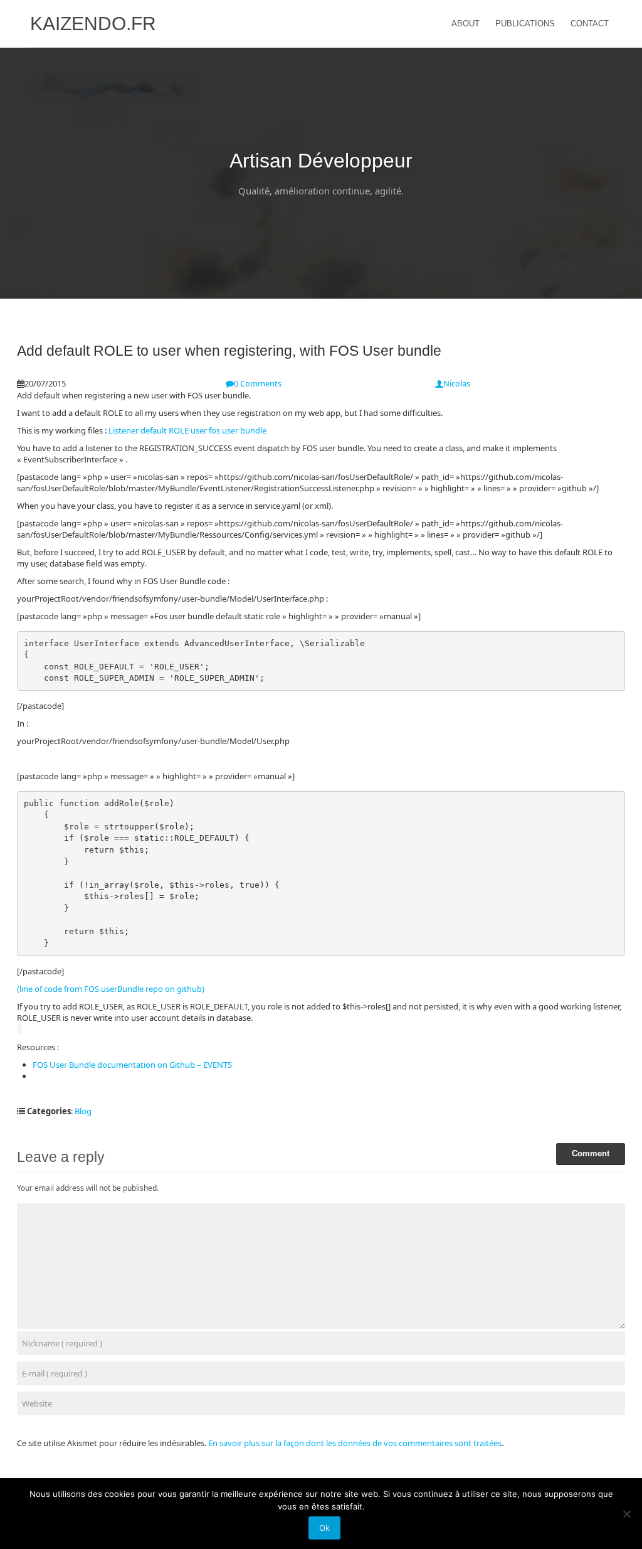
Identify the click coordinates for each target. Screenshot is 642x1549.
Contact (590, 23)
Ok (324, 1527)
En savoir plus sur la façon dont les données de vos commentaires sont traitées (355, 1443)
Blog (83, 1111)
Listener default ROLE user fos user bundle (186, 430)
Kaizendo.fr (93, 23)
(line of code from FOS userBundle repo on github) (110, 988)
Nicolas (456, 383)
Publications (525, 23)
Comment (590, 1153)
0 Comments (258, 383)
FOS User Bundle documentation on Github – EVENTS (132, 1064)
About (465, 23)
